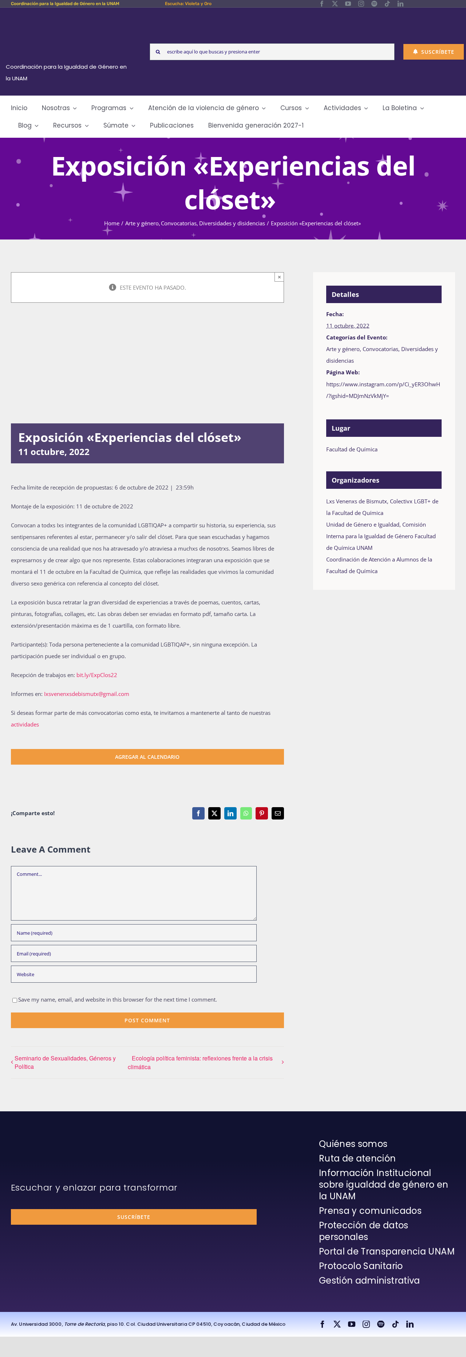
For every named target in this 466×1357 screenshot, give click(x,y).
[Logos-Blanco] (69, 16)
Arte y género (343, 349)
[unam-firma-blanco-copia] (31, 1140)
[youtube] (348, 4)
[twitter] (335, 4)
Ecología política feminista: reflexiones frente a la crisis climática (200, 1062)
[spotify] (374, 4)
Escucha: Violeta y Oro (188, 3)
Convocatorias (380, 349)
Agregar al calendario (147, 757)
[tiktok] (387, 4)
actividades (25, 724)
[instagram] (361, 4)
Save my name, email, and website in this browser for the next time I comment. (117, 999)
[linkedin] (400, 4)
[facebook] (322, 4)
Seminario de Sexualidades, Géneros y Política (65, 1062)
